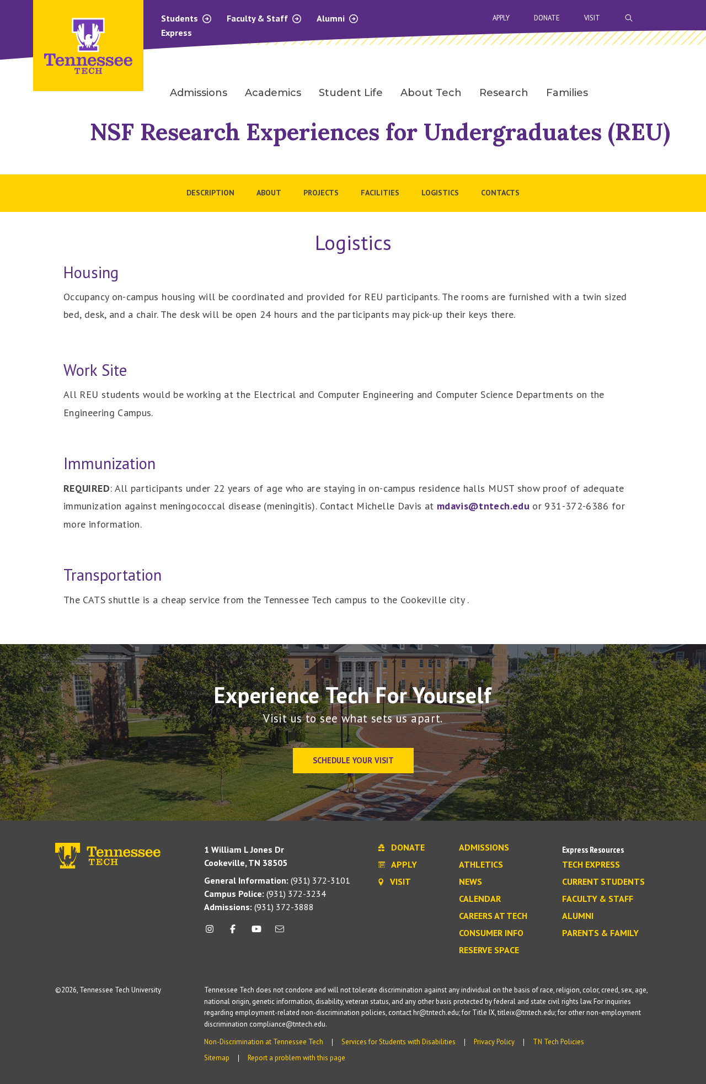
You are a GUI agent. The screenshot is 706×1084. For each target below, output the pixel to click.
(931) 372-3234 (265, 893)
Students (180, 18)
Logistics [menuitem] (440, 193)
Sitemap (216, 1057)
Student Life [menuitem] (351, 93)
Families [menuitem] (567, 93)
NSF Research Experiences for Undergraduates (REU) (380, 131)
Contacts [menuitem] (500, 193)
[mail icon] (279, 933)
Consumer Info (491, 933)
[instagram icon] (212, 933)
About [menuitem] (268, 193)
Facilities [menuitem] (380, 193)
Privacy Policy (494, 1041)
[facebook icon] (232, 933)
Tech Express (591, 865)
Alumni (332, 18)
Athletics (481, 865)
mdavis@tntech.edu (483, 506)
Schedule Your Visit (353, 760)
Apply (501, 18)
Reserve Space (489, 950)
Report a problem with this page (296, 1057)
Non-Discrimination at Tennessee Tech (263, 1041)
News (470, 882)
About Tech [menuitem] (431, 93)
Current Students (603, 882)
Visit (592, 18)
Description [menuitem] (210, 193)
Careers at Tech (493, 916)
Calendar (480, 899)
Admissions (484, 848)
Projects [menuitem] (321, 193)
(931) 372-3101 (277, 880)
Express (176, 32)
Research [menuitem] (503, 93)
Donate (547, 18)
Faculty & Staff (258, 18)
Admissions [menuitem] (198, 93)
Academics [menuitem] (273, 93)
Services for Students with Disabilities (398, 1041)
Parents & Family (600, 933)
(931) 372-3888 (259, 906)
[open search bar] (628, 18)
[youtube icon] (256, 933)
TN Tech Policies (558, 1041)
